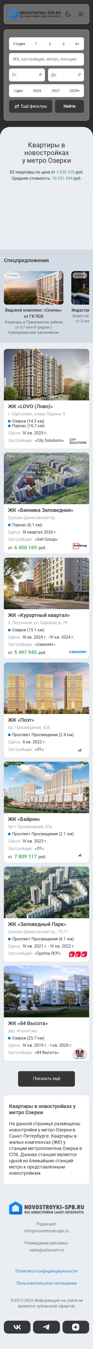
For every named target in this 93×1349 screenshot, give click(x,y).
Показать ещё (46, 1078)
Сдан (18, 91)
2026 (37, 91)
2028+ (74, 91)
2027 (56, 91)
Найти (69, 106)
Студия (19, 44)
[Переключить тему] (67, 14)
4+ (77, 44)
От (14, 75)
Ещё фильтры (34, 106)
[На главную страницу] (35, 16)
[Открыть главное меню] (80, 14)
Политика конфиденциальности (47, 1271)
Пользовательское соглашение (47, 1283)
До (53, 75)
